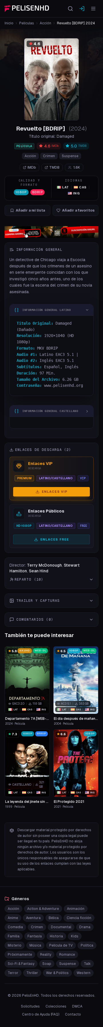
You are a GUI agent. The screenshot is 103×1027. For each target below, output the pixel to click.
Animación (75, 909)
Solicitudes (30, 1006)
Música (35, 945)
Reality (45, 955)
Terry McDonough (44, 565)
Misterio (14, 945)
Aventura (33, 918)
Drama (84, 927)
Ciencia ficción (79, 918)
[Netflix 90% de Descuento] (51, 232)
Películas (26, 23)
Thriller (32, 973)
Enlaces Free (54, 539)
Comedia (15, 927)
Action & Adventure (43, 909)
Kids (74, 936)
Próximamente (20, 955)
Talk (87, 964)
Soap (46, 964)
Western (83, 973)
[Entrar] (82, 8)
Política (87, 945)
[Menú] (93, 8)
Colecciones (55, 1006)
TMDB (54, 167)
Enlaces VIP (55, 491)
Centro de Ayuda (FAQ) (40, 1014)
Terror (13, 973)
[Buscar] (70, 8)
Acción (45, 23)
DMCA (77, 1006)
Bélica (54, 918)
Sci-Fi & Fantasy (21, 964)
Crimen (49, 156)
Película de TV (61, 945)
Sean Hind (38, 571)
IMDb (31, 167)
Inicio (9, 23)
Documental (61, 927)
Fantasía (34, 936)
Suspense (70, 156)
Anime (13, 918)
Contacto (73, 1014)
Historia (56, 936)
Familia (13, 936)
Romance (67, 955)
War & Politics (57, 973)
